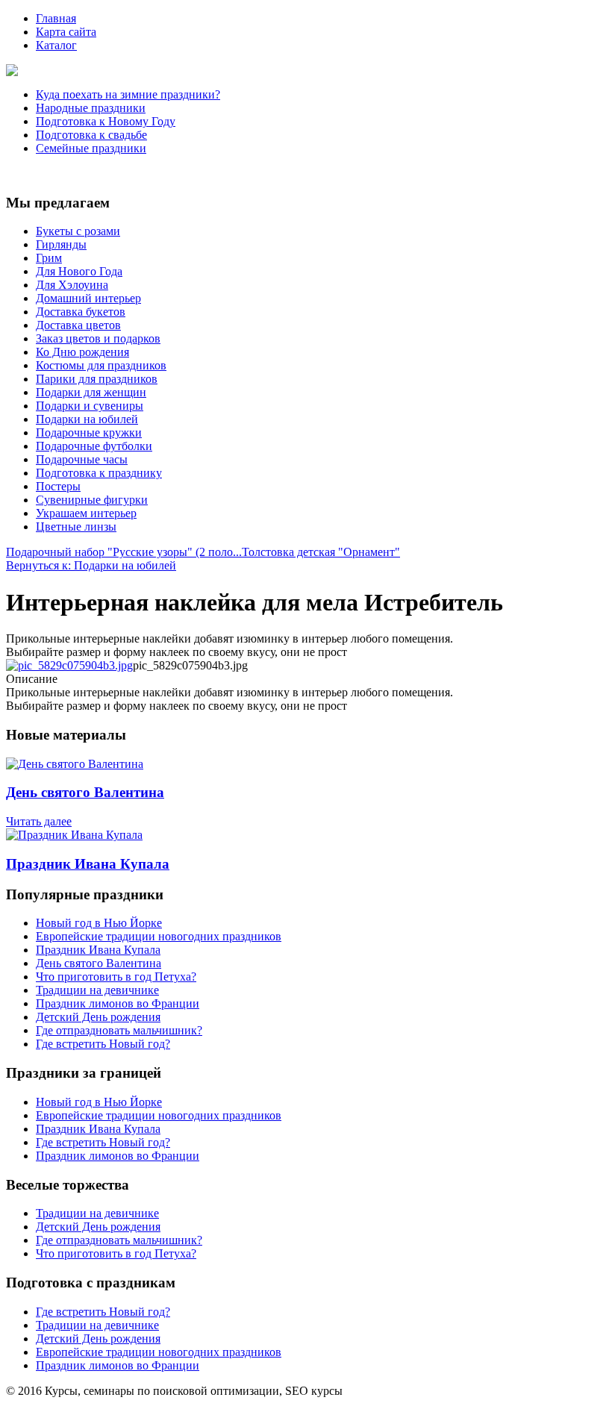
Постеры (58, 486)
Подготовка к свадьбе (91, 134)
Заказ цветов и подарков (98, 338)
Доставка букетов (80, 311)
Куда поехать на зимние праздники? (128, 94)
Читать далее (39, 821)
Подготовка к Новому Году (105, 121)
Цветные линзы (76, 526)
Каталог (56, 45)
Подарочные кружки (89, 432)
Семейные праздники (91, 148)
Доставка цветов (78, 325)
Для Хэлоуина (72, 284)
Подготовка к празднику (99, 472)
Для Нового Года (79, 271)
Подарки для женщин (91, 392)
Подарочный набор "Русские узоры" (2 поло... (124, 552)
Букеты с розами (78, 231)
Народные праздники (91, 107)
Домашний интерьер (88, 298)
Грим (49, 258)
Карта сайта (66, 31)
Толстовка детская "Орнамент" (321, 552)
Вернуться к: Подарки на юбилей (91, 565)
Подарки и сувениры (89, 405)
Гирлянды (61, 244)
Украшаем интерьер (86, 513)
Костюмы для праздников (101, 365)
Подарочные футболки (94, 446)
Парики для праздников (96, 378)
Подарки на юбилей (87, 419)
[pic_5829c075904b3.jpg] (69, 665)
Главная (56, 18)
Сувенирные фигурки (92, 499)
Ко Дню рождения (82, 352)
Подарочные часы (82, 459)
